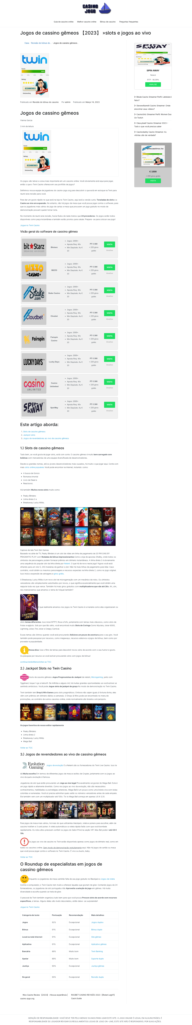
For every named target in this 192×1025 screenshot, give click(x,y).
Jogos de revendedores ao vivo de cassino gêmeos (46, 438)
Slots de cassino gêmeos (34, 431)
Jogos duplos (97, 922)
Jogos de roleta (107, 879)
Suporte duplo (97, 959)
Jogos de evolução (54, 765)
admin (67, 102)
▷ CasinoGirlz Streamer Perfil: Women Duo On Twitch (152, 116)
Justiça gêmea (97, 966)
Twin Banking (97, 951)
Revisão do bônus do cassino (46, 102)
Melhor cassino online (86, 22)
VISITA (109, 244)
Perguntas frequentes (128, 22)
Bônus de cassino (108, 22)
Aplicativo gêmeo (99, 944)
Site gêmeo (96, 937)
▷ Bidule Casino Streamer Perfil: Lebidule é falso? (152, 98)
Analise (109, 250)
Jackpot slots (29, 435)
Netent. (67, 563)
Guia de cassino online (63, 22)
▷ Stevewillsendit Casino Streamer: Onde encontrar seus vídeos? (152, 107)
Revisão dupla (97, 977)
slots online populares (34, 467)
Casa (27, 43)
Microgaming (97, 677)
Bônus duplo (96, 929)
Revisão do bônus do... (41, 43)
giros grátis (59, 574)
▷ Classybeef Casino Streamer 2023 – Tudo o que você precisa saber (151, 125)
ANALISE (153, 84)
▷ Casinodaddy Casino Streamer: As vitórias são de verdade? (150, 133)
